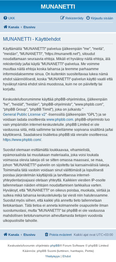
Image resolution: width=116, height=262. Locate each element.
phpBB (55, 245)
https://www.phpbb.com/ (22, 140)
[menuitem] (9, 18)
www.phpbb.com (59, 119)
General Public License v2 (24, 114)
